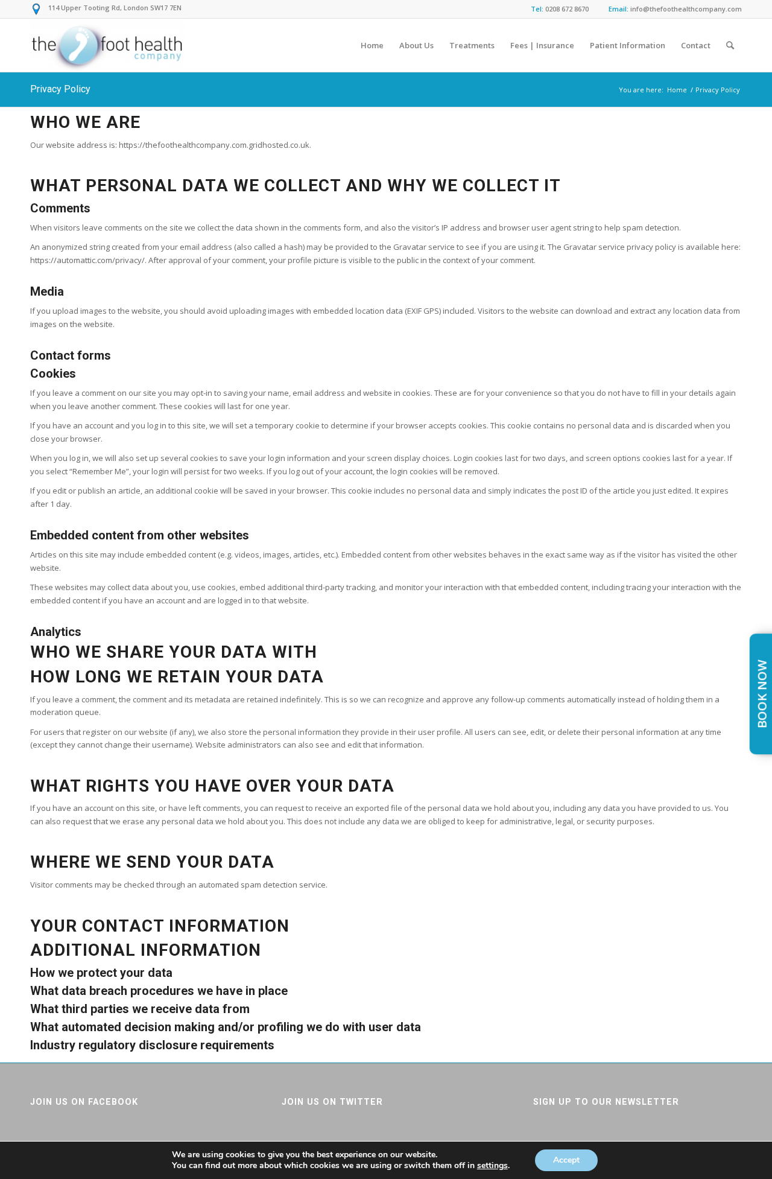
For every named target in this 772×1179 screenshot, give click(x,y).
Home (677, 89)
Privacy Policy (60, 89)
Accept (566, 1160)
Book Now (762, 693)
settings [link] (492, 1165)
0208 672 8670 (567, 8)
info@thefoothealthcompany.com (686, 8)
